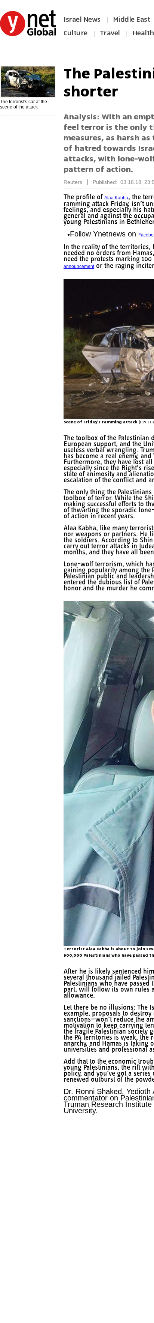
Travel (110, 33)
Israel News (82, 19)
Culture (75, 33)
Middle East (131, 19)
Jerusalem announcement (117, 271)
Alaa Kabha (119, 197)
